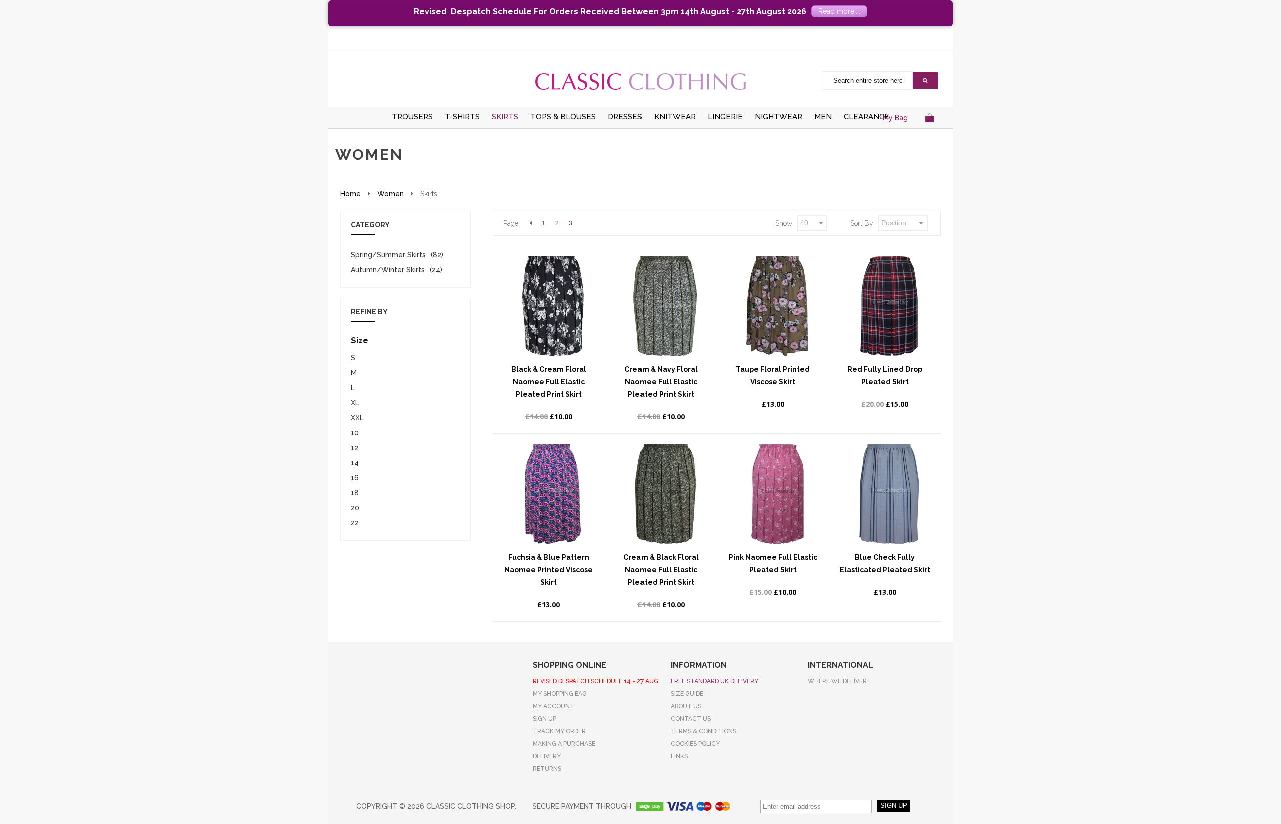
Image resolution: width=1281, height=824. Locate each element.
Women (390, 194)
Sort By (861, 224)
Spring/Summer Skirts (388, 255)
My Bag (895, 118)
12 (354, 448)
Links (679, 756)
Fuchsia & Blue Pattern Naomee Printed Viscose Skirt (548, 570)
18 (355, 493)
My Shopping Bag (560, 694)
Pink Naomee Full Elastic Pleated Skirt (773, 564)
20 (355, 508)
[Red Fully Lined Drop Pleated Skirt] (889, 306)
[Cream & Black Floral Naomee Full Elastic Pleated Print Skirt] (665, 494)
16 (355, 478)
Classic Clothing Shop (640, 82)
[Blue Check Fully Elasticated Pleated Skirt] (889, 494)
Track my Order (559, 731)
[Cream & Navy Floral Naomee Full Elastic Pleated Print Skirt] (665, 306)
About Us (686, 706)
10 (355, 433)
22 (355, 523)
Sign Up (544, 719)
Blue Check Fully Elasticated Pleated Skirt (885, 564)
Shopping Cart (929, 130)
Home (350, 194)
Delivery (547, 756)
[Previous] (531, 224)
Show (783, 224)
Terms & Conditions (703, 731)
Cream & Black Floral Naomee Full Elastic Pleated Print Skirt (661, 570)
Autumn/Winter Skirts (388, 270)
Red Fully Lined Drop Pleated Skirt (884, 376)
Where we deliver (837, 681)
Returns (547, 769)
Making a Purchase (564, 744)
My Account (553, 706)
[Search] (925, 81)
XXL (357, 418)
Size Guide (687, 694)
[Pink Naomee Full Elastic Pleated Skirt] (777, 494)
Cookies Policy (695, 744)
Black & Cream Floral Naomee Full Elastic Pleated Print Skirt (548, 382)
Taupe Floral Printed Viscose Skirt (773, 376)
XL (355, 403)
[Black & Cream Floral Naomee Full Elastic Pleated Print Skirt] (553, 306)
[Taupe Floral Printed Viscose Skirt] (777, 306)
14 (355, 463)
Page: (511, 224)
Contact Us (691, 719)
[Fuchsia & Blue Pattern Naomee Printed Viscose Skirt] (553, 494)
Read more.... (839, 12)
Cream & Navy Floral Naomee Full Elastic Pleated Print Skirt (661, 382)
